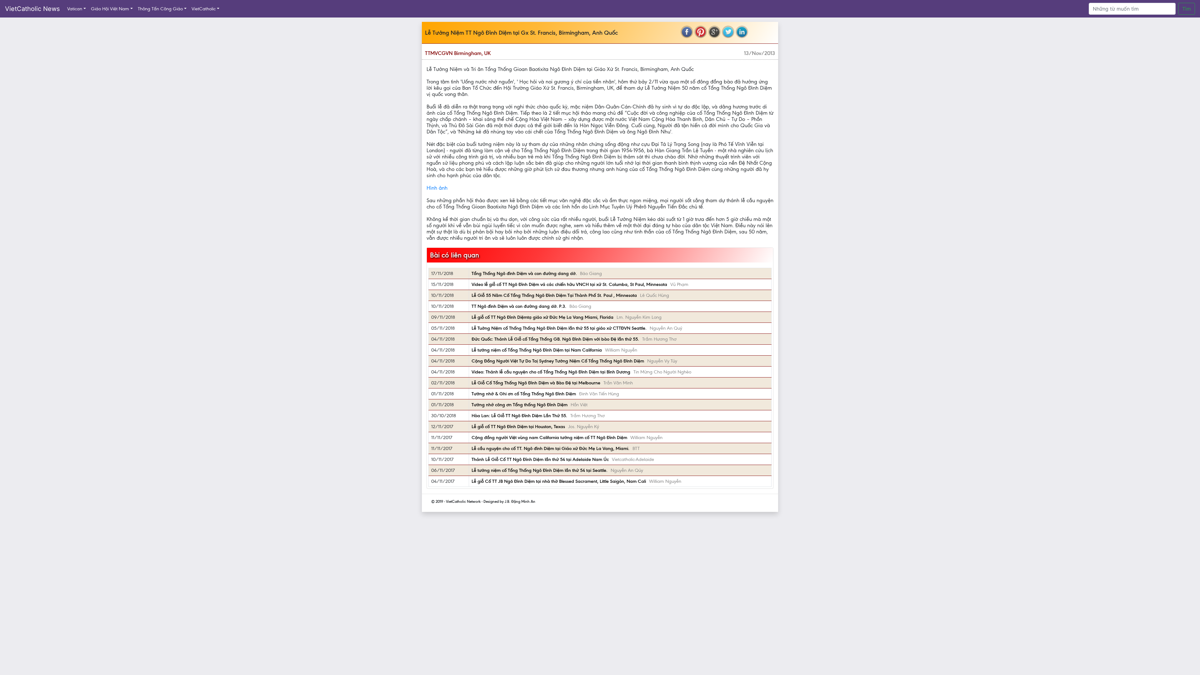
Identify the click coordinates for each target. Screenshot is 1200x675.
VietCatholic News (32, 8)
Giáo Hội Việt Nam (110, 9)
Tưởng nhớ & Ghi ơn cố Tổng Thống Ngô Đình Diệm (524, 394)
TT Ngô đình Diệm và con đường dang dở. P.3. (519, 306)
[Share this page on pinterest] (700, 32)
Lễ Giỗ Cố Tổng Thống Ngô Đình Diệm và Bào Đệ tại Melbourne (536, 383)
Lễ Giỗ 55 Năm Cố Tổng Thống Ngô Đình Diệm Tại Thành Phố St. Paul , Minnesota (554, 295)
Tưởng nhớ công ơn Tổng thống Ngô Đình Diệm (520, 405)
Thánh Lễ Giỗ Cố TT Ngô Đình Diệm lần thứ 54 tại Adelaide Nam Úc (540, 459)
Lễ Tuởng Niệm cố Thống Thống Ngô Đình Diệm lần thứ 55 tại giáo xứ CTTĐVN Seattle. (559, 328)
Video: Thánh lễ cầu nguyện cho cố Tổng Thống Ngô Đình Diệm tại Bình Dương (551, 372)
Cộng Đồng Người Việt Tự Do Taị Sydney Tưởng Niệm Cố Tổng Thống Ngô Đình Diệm (558, 361)
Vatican (74, 9)
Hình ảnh (437, 188)
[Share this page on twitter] (728, 32)
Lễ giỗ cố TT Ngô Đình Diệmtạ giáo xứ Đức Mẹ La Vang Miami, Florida (542, 317)
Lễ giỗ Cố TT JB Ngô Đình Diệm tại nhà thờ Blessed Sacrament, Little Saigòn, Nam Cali (559, 481)
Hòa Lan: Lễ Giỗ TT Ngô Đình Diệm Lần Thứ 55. (519, 415)
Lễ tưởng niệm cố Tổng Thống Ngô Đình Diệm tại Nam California (537, 350)
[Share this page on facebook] (687, 32)
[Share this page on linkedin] (742, 32)
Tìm (1186, 9)
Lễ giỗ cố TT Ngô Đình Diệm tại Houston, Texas (518, 426)
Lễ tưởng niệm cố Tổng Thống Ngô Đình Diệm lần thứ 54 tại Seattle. (540, 470)
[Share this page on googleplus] (714, 32)
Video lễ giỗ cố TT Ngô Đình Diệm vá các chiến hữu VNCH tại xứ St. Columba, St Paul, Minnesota (569, 284)
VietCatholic (204, 9)
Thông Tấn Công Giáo (160, 9)
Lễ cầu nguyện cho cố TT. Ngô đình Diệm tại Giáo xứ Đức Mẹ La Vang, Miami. (550, 448)
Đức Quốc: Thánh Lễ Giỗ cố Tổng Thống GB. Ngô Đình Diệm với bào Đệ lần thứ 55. (555, 339)
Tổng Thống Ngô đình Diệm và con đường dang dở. (524, 273)
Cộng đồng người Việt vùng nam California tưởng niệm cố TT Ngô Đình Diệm (549, 437)
